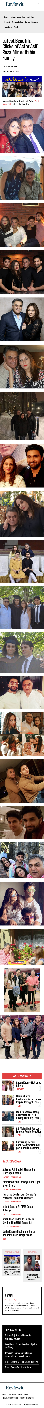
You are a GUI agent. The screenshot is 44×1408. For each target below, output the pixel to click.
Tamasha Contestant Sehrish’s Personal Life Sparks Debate (19, 1196)
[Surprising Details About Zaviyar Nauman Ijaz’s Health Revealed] (8, 1146)
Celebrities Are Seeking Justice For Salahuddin (32, 1277)
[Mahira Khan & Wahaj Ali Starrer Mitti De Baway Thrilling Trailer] (8, 1116)
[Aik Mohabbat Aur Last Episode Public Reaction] (8, 1131)
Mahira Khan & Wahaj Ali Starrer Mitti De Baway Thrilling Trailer (28, 1115)
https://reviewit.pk (11, 1300)
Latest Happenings (11, 1177)
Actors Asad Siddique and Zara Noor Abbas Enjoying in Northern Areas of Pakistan (12, 1270)
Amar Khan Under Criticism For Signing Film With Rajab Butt (18, 1220)
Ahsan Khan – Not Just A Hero (28, 1084)
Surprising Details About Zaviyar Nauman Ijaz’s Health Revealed (28, 1145)
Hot (18, 1106)
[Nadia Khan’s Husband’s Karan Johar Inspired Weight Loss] (8, 1100)
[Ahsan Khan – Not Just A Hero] (8, 1086)
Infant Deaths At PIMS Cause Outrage (21, 1361)
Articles (20, 1089)
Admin (14, 66)
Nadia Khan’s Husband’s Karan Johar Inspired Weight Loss (28, 1099)
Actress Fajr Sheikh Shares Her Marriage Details (19, 1171)
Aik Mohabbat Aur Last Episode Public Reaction (29, 1130)
